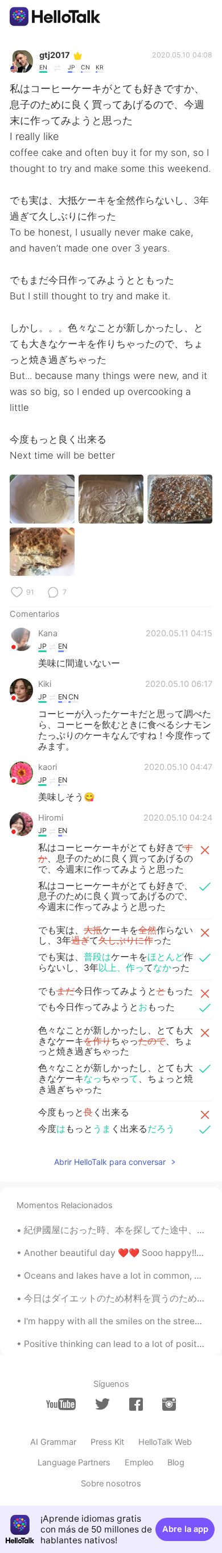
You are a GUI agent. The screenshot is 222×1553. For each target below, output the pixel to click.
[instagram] (169, 1404)
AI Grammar (53, 1442)
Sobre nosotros (111, 1483)
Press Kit (107, 1442)
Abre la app (185, 1529)
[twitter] (102, 1404)
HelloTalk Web (165, 1442)
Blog (175, 1462)
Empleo (139, 1462)
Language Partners (74, 1462)
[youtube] (61, 1404)
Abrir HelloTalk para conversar (110, 1162)
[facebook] (136, 1404)
